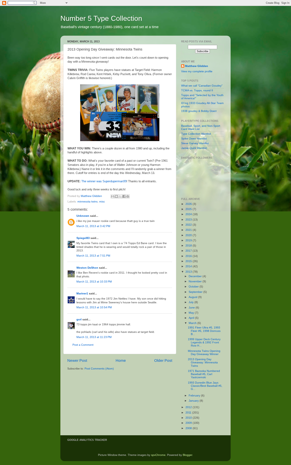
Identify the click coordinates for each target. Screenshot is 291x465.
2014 (189, 266)
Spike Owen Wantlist (194, 138)
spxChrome (158, 455)
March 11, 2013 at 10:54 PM (94, 307)
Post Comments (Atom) (99, 368)
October (194, 286)
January (194, 400)
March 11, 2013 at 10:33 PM (94, 281)
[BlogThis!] (116, 196)
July (191, 302)
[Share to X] (120, 196)
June (192, 307)
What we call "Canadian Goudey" (202, 85)
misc (102, 201)
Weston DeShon (87, 267)
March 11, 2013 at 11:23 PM (94, 337)
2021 (189, 229)
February (195, 395)
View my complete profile (196, 71)
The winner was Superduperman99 (103, 181)
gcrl (79, 319)
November (196, 281)
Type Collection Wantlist (196, 133)
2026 (189, 203)
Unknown (82, 215)
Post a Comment (82, 344)
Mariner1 (82, 293)
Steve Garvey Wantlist (195, 143)
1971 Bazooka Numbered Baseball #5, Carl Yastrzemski (204, 374)
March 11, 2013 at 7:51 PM (93, 255)
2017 (189, 250)
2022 (189, 224)
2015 (189, 261)
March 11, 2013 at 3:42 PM (93, 226)
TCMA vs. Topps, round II (197, 90)
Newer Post (77, 360)
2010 (189, 417)
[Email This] (113, 196)
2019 (189, 240)
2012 (189, 407)
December (196, 276)
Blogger (187, 455)
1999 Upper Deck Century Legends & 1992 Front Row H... (204, 342)
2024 (189, 214)
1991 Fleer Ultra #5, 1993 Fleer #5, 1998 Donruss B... (204, 330)
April (192, 317)
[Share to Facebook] (124, 196)
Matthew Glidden (196, 66)
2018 (189, 245)
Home (121, 360)
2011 (188, 412)
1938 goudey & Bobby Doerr (199, 111)
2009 (189, 422)
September (196, 291)
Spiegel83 (83, 238)
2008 (189, 428)
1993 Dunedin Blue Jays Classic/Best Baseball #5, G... (205, 386)
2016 (189, 256)
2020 (189, 235)
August (193, 297)
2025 (189, 209)
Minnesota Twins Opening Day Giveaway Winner (204, 352)
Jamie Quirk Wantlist (194, 148)
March (193, 323)
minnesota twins (87, 201)
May (192, 312)
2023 (189, 219)
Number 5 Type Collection (101, 18)
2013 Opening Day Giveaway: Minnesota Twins (203, 362)
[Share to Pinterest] (128, 196)
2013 (189, 271)
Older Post (163, 360)
